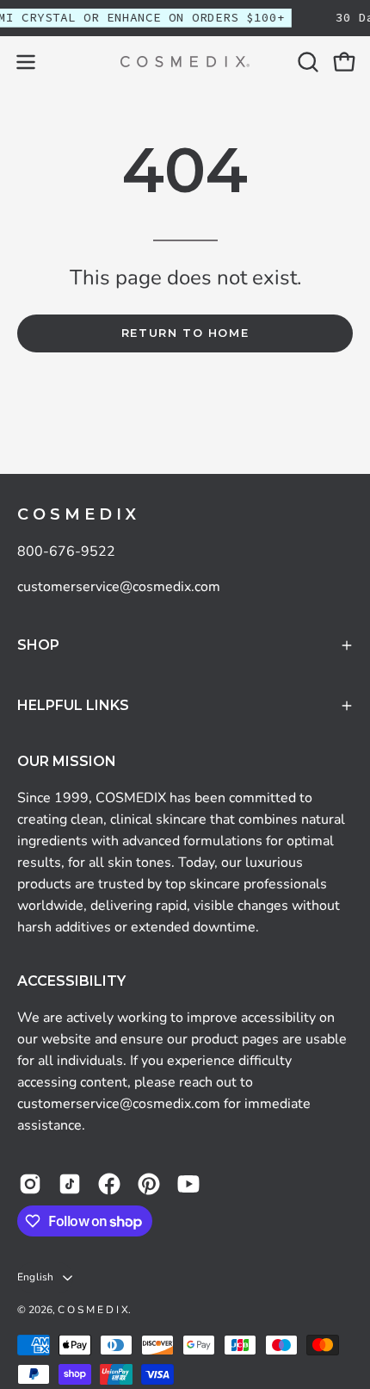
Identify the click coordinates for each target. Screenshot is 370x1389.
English (35, 1277)
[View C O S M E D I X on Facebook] (109, 1184)
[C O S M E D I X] (185, 61)
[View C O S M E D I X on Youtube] (188, 1184)
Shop (38, 645)
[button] (306, 62)
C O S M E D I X (76, 514)
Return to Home (185, 333)
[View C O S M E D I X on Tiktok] (70, 1184)
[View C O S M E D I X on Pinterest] (149, 1184)
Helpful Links (73, 705)
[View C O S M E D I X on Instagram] (30, 1184)
